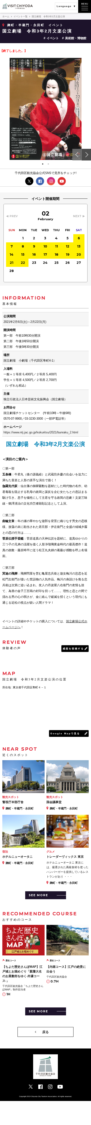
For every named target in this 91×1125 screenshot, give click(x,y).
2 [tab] (48, 164)
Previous (77, 154)
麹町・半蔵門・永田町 (26, 25)
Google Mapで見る (65, 733)
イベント (53, 38)
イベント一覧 (21, 16)
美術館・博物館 (75, 38)
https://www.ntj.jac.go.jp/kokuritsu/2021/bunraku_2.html (41, 432)
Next (86, 154)
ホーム (5, 16)
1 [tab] (42, 164)
